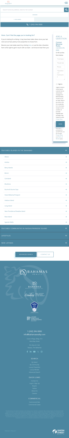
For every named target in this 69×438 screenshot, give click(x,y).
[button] (66, 10)
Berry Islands (9, 168)
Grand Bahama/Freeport (12, 195)
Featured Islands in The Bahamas (16, 150)
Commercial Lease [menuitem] (34, 405)
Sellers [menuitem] (34, 388)
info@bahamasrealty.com (34, 334)
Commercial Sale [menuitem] (34, 402)
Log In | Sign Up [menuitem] (34, 383)
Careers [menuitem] (34, 393)
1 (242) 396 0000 (34, 331)
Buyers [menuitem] (34, 386)
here (30, 45)
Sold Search (18, 19)
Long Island (8, 206)
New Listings (7, 243)
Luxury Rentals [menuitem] (34, 370)
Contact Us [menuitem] (34, 381)
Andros (7, 162)
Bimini (7, 173)
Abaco (7, 157)
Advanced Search (34, 14)
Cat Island (8, 179)
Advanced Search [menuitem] (34, 372)
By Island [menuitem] (34, 362)
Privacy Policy (59, 119)
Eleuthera (8, 184)
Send (60, 124)
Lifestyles (6, 236)
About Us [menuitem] (34, 391)
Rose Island (8, 217)
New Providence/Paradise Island (15, 211)
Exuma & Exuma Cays (11, 189)
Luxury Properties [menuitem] (34, 367)
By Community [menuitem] (34, 365)
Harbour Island (9, 200)
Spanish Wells (9, 222)
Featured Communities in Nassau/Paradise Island (24, 228)
